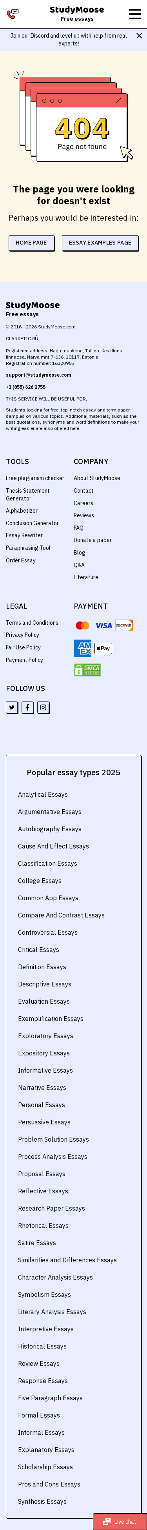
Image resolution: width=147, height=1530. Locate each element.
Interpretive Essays (46, 1329)
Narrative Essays (42, 1087)
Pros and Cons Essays (49, 1484)
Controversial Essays (48, 932)
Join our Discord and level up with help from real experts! (69, 39)
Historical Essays (42, 1346)
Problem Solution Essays (53, 1139)
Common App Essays (48, 898)
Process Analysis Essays (52, 1156)
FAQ (78, 527)
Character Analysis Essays (55, 1277)
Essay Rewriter (24, 535)
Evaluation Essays (44, 1001)
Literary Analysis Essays (52, 1312)
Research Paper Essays (51, 1208)
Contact (84, 490)
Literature (86, 577)
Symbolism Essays (44, 1294)
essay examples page (100, 242)
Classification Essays (47, 863)
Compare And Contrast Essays (61, 915)
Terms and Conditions (32, 622)
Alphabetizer (22, 510)
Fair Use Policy (23, 647)
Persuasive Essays (44, 1122)
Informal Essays (41, 1432)
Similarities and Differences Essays (67, 1260)
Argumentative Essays (50, 812)
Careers (83, 503)
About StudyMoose (97, 478)
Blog (79, 552)
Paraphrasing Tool (28, 547)
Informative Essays (45, 1070)
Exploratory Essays (45, 1036)
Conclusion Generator (32, 523)
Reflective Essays (43, 1191)
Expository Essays (44, 1053)
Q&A (79, 565)
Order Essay (21, 560)
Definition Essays (42, 967)
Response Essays (43, 1381)
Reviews (84, 515)
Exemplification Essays (50, 1018)
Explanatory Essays (46, 1450)
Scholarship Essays (45, 1467)
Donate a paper (93, 540)
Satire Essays (37, 1243)
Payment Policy (24, 659)
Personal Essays (41, 1105)
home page (31, 242)
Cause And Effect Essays (53, 846)
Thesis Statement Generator (28, 494)
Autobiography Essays (50, 829)
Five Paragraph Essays (50, 1398)
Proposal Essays (41, 1174)
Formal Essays (39, 1415)
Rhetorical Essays (43, 1225)
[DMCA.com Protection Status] (87, 670)
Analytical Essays (43, 794)
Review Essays (39, 1363)
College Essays (40, 881)
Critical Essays (38, 950)
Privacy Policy (22, 634)
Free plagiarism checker (35, 478)
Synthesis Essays (42, 1501)
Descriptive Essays (44, 984)
